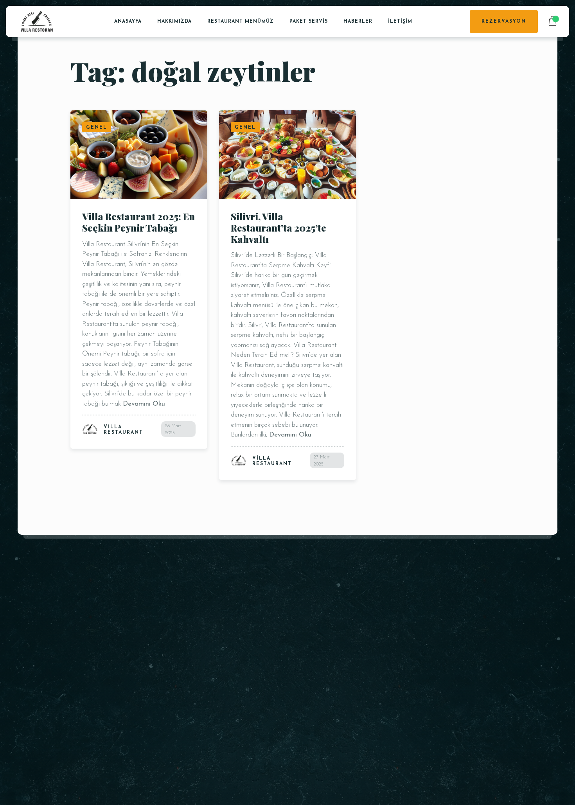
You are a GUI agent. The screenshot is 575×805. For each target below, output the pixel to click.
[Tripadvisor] (425, 711)
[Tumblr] (481, 711)
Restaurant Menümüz (240, 21)
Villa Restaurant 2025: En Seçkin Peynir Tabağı (138, 222)
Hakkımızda (174, 21)
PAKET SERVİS (308, 21)
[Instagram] (439, 711)
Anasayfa (128, 21)
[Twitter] (396, 711)
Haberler (357, 21)
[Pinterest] (467, 711)
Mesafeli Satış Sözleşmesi (268, 640)
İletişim (400, 21)
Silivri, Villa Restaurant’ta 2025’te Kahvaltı (278, 227)
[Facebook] (382, 711)
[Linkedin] (453, 711)
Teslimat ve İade (256, 650)
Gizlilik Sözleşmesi (257, 630)
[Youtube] (410, 711)
